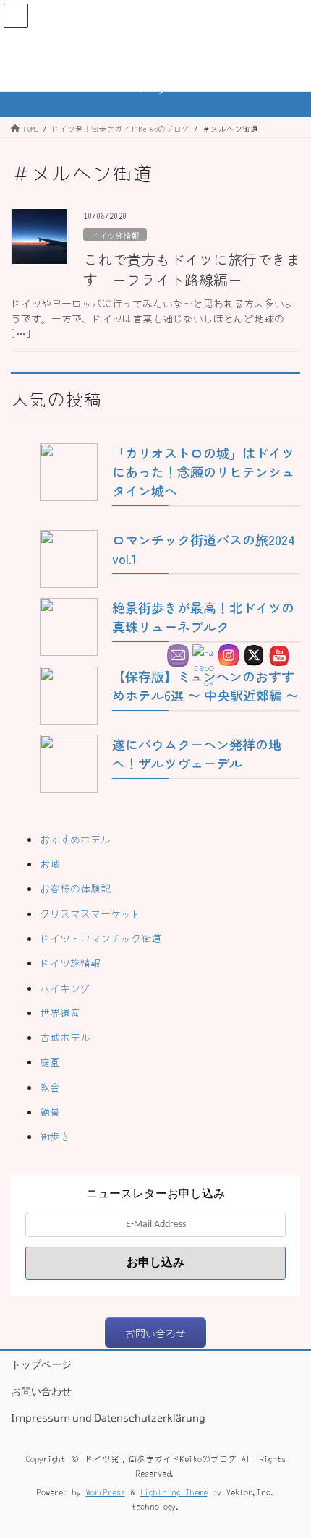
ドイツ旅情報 (115, 235)
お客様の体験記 (75, 888)
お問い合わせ (41, 1391)
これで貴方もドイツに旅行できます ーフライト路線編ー (191, 269)
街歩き (55, 1136)
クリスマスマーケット (90, 913)
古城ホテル (65, 1037)
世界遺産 (60, 1012)
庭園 (50, 1061)
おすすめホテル (75, 839)
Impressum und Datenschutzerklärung (108, 1417)
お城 (50, 863)
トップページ (41, 1364)
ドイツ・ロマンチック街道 (100, 938)
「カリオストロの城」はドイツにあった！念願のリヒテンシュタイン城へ (203, 471)
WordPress (105, 1491)
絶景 (50, 1111)
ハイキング (65, 988)
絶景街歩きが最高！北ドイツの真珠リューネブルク (203, 617)
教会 (50, 1087)
